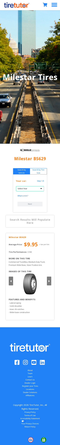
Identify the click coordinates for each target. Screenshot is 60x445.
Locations (30, 389)
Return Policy (30, 426)
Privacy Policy (30, 412)
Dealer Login (30, 383)
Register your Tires (30, 386)
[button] (17, 439)
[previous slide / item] (11, 281)
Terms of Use (30, 415)
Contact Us (30, 379)
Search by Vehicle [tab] (21, 171)
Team (30, 373)
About (30, 370)
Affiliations (30, 395)
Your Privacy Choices (30, 423)
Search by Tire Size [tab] (38, 171)
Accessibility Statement (30, 418)
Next (30, 204)
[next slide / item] (49, 281)
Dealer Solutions (30, 392)
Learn (30, 376)
